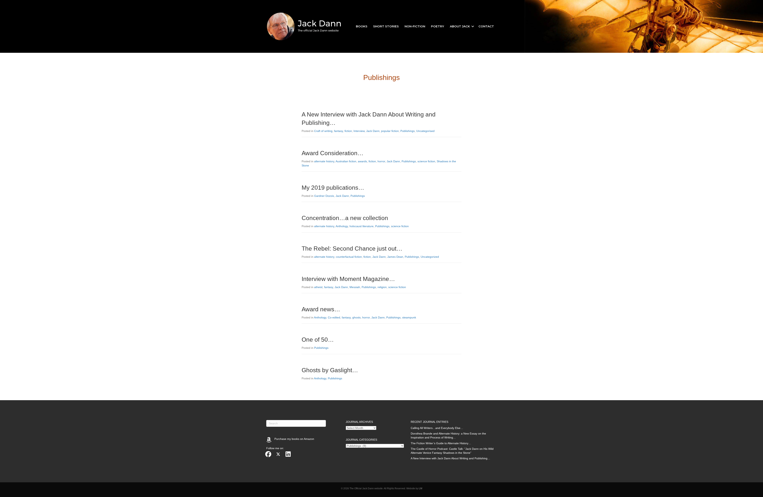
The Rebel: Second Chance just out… (352, 248)
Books (361, 26)
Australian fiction (346, 161)
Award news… (321, 309)
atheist (318, 287)
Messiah (355, 287)
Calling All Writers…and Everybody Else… (437, 428)
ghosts (356, 317)
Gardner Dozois (324, 195)
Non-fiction (415, 26)
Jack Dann (373, 131)
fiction (348, 131)
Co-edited (334, 317)
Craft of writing (323, 131)
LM (420, 488)
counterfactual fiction (349, 256)
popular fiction (390, 131)
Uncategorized (430, 256)
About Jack (460, 26)
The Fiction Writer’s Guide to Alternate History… (441, 443)
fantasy (338, 131)
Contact (486, 26)
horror (381, 161)
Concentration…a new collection (345, 218)
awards (362, 161)
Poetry (437, 26)
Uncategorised (425, 131)
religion (382, 287)
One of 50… (318, 339)
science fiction (426, 161)
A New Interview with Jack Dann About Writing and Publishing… (450, 458)
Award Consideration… (332, 153)
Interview (359, 131)
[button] (472, 26)
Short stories (386, 26)
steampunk (409, 317)
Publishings (407, 131)
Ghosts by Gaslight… (330, 370)
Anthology (342, 226)
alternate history (324, 161)
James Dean (395, 256)
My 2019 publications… (333, 187)
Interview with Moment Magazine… (348, 279)
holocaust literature (362, 226)
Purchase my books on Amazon (294, 438)
